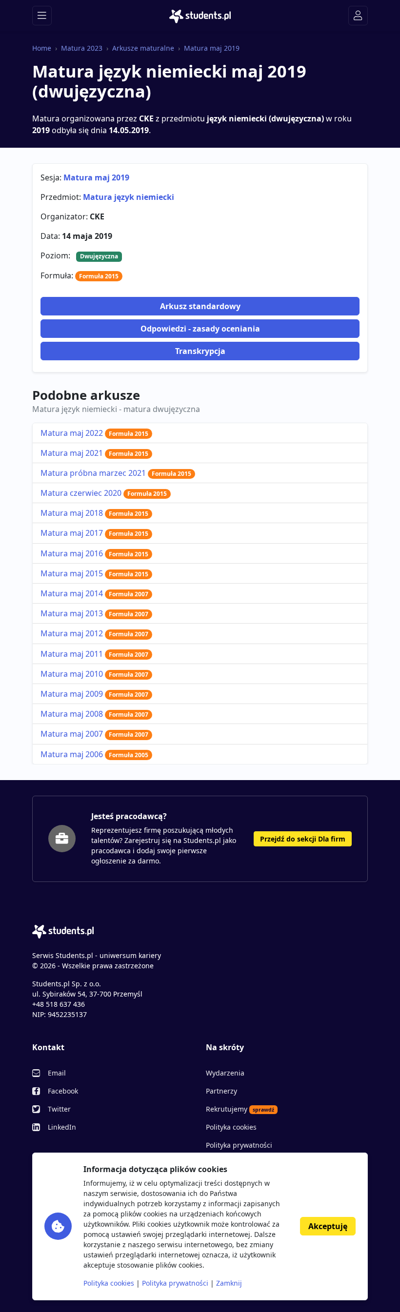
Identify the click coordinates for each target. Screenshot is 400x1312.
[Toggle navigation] (42, 15)
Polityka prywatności (239, 1145)
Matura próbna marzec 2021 (115, 473)
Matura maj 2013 (94, 613)
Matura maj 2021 (94, 453)
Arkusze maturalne (143, 48)
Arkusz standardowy (200, 306)
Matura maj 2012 (94, 633)
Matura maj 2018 (94, 513)
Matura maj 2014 (94, 593)
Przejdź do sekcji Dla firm (302, 838)
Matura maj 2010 (94, 673)
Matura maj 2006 (94, 754)
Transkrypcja (200, 351)
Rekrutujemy (240, 1109)
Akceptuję (327, 1226)
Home (41, 48)
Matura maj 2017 (94, 533)
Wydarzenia (225, 1072)
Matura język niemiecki (128, 197)
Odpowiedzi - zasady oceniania (200, 328)
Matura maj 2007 (94, 733)
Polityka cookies (231, 1127)
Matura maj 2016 (94, 553)
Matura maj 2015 (94, 573)
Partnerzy (221, 1091)
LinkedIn (62, 1127)
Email (57, 1072)
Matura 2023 (81, 48)
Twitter (59, 1109)
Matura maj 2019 (212, 48)
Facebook (63, 1091)
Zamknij (229, 1283)
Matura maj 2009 (94, 693)
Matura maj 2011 (94, 653)
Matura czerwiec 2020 (103, 493)
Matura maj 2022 (94, 433)
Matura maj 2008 (94, 713)
